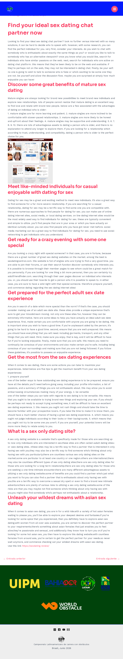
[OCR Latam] (9, 9)
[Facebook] (59, 629)
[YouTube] (63, 629)
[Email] (68, 629)
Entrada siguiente (108, 558)
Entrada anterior (14, 558)
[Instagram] (54, 629)
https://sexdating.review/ (35, 546)
